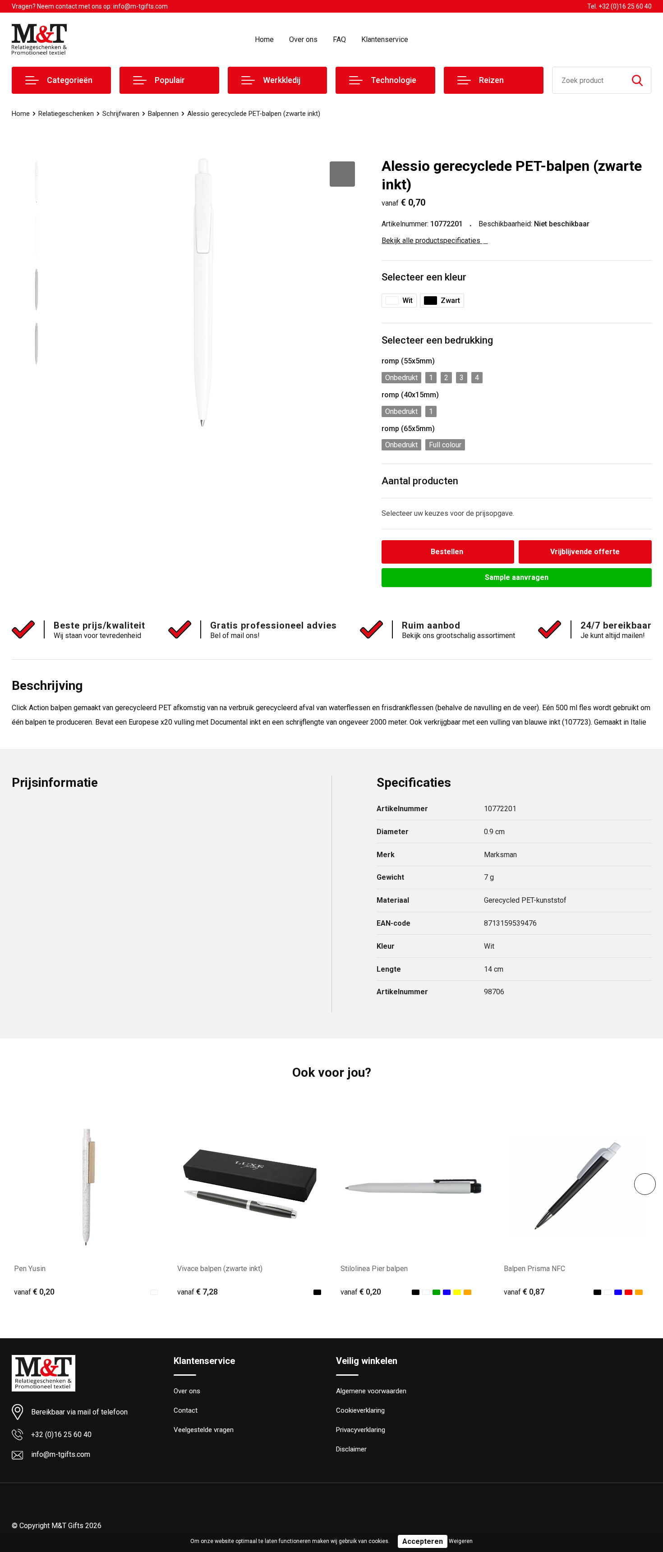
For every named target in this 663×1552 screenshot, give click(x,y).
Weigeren (461, 1541)
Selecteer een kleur (424, 277)
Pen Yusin (30, 1268)
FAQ (339, 39)
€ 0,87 (524, 1291)
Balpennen (163, 114)
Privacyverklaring (360, 1430)
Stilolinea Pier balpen (374, 1268)
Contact (186, 1410)
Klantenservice (384, 39)
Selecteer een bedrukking (437, 340)
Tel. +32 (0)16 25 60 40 (619, 6)
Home (264, 39)
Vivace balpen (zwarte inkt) (219, 1268)
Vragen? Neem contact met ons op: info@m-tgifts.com (90, 6)
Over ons (303, 39)
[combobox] (588, 80)
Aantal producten (420, 481)
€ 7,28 (197, 1291)
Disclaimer (351, 1449)
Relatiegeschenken (66, 114)
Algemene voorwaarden (371, 1391)
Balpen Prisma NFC (534, 1268)
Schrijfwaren (120, 114)
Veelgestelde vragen (204, 1430)
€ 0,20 (34, 1291)
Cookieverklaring (360, 1410)
